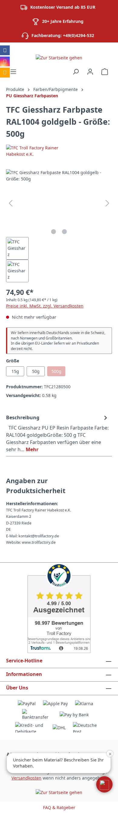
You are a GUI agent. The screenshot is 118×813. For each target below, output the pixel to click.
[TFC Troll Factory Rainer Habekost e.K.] (59, 151)
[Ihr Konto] (90, 72)
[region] (59, 225)
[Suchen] (75, 72)
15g (15, 371)
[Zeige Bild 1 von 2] (53, 231)
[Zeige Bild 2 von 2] (64, 231)
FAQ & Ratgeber (59, 807)
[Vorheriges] (10, 203)
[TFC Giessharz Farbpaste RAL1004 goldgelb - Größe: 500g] (59, 203)
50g (36, 371)
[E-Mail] (5, 72)
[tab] (57, 433)
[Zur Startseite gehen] (59, 57)
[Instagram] (5, 61)
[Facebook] (5, 50)
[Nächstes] (107, 203)
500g (58, 372)
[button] (104, 784)
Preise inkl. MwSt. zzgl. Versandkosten (45, 306)
